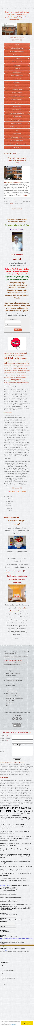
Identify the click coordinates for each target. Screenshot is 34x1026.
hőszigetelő (6, 353)
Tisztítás (5, 368)
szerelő (26, 365)
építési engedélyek (15, 375)
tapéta (12, 355)
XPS (20, 353)
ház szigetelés (24, 380)
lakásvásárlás (27, 375)
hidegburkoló (27, 361)
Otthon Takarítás (10, 703)
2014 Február (9, 496)
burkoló (20, 361)
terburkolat (24, 363)
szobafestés (7, 355)
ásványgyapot (22, 366)
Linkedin (16, 763)
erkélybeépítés (9, 366)
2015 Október (9, 506)
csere (29, 365)
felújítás (20, 368)
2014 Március (9, 499)
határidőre (13, 384)
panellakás (16, 365)
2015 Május (8, 503)
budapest (17, 361)
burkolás (7, 363)
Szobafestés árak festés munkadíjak (14, 698)
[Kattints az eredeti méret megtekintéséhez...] (17, 548)
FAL (17, 363)
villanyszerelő (6, 373)
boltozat (18, 372)
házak (12, 368)
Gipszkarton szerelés (11, 675)
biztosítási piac (12, 377)
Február (15, 153)
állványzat (15, 370)
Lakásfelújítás (9, 671)
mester (5, 366)
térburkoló (6, 365)
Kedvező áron (18, 384)
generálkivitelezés (8, 370)
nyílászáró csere (7, 380)
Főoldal (6, 153)
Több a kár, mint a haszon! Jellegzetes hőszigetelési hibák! (17, 160)
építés (25, 370)
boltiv (16, 372)
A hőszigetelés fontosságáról (12, 182)
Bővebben (14, 1024)
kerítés (8, 382)
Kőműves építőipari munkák (13, 683)
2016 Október (9, 508)
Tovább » (25, 195)
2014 (10, 153)
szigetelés (12, 353)
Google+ (11, 763)
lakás (22, 376)
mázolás (22, 355)
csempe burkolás (23, 377)
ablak (20, 365)
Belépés (20, 711)
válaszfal (22, 384)
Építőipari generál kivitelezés (13, 673)
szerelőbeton (6, 375)
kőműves (23, 358)
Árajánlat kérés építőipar (12, 691)
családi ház (6, 372)
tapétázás (24, 353)
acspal (11, 203)
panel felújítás (19, 373)
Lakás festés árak (10, 700)
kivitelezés (20, 363)
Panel (21, 372)
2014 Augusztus (9, 501)
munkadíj (17, 366)
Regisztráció (15, 711)
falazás (15, 368)
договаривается (13, 373)
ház (20, 375)
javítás (23, 365)
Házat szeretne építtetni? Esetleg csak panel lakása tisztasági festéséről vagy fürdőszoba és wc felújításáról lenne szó (17, 15)
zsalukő (10, 375)
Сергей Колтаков (20, 370)
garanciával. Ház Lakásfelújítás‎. (22, 382)
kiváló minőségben (7, 384)
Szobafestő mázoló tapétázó (12, 693)
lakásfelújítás (11, 358)
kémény (28, 370)
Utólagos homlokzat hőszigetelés (14, 680)
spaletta (14, 366)
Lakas (7, 705)
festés (25, 368)
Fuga (26, 366)
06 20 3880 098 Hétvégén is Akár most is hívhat (27, 1022)
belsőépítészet (13, 363)
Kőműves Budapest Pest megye (13, 696)
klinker (28, 363)
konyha (23, 373)
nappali (24, 372)
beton (29, 373)
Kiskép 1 (13, 199)
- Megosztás (21, 763)
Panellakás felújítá (10, 685)
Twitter (7, 763)
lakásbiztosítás (6, 377)
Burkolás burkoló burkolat (12, 678)
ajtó (12, 365)
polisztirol (16, 353)
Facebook (2, 763)
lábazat (26, 373)
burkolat (9, 368)
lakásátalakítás (10, 361)
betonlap (9, 365)
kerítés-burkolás (13, 382)
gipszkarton (17, 355)
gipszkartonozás (11, 372)
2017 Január (9, 510)
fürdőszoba (18, 377)
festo (23, 361)
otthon (5, 361)
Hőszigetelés (15, 379)
